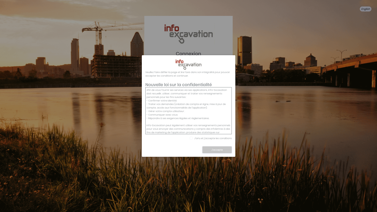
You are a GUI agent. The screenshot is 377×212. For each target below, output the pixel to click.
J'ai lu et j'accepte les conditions (213, 138)
